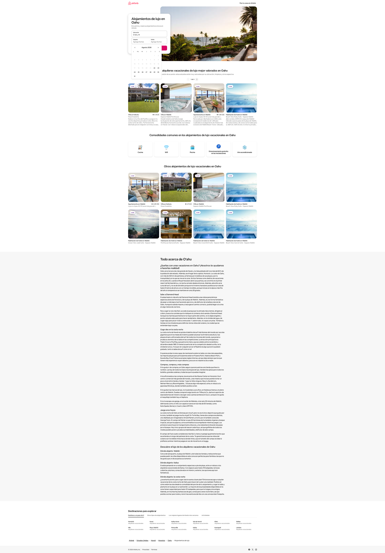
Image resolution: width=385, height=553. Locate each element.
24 (134, 72)
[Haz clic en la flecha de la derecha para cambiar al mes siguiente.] (158, 47)
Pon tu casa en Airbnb (248, 3)
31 (134, 76)
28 (150, 72)
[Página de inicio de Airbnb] (133, 3)
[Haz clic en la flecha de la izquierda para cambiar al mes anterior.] (135, 47)
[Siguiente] (196, 79)
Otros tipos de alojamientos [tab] (156, 515)
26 (142, 72)
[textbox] (140, 42)
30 (158, 72)
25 (138, 72)
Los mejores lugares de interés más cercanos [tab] (183, 515)
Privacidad (145, 549)
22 (154, 68)
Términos (154, 549)
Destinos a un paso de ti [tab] (136, 515)
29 (154, 72)
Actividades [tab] (206, 515)
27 (146, 72)
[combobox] (149, 35)
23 (158, 68)
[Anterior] (188, 79)
